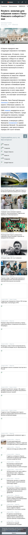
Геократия (4, 6)
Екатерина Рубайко (6, 22)
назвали (7, 110)
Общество (15, 24)
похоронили (13, 123)
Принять (14, 533)
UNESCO (22, 6)
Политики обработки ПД (12, 530)
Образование (13, 6)
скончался (4, 102)
